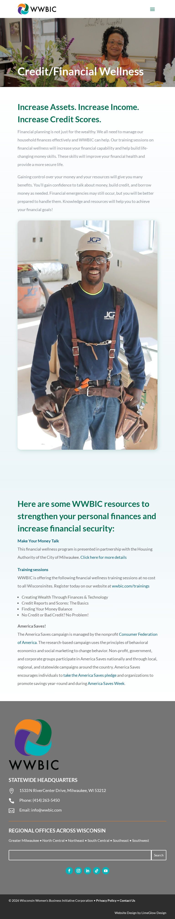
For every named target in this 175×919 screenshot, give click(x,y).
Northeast (76, 840)
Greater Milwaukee (24, 840)
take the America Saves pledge (89, 675)
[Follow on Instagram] (78, 870)
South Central (98, 840)
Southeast (121, 840)
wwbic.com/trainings (130, 585)
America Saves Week (106, 683)
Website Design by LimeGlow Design (140, 913)
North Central (53, 840)
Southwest (140, 840)
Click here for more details (103, 557)
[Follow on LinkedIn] (87, 870)
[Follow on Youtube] (105, 870)
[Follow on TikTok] (96, 870)
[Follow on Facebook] (69, 870)
